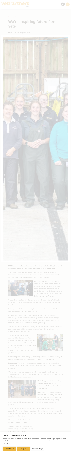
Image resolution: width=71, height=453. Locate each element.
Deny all (23, 449)
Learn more (6, 443)
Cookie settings (37, 449)
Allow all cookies (9, 449)
